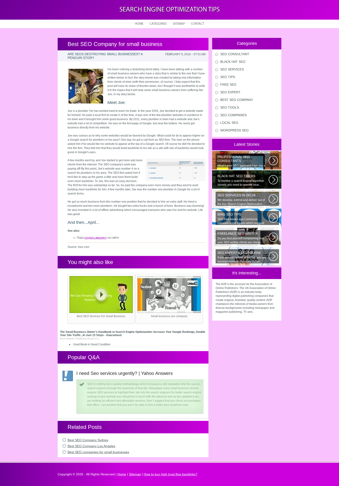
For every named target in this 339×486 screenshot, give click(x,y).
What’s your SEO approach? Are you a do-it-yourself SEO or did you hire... (241, 161)
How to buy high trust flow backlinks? (170, 474)
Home (139, 24)
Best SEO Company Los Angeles (91, 446)
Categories (158, 24)
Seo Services (232, 69)
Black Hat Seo (232, 62)
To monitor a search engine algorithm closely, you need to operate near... (240, 180)
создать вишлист (95, 237)
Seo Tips (227, 77)
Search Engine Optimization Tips (169, 9)
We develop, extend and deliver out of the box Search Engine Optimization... (241, 199)
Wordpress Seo (234, 130)
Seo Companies (233, 115)
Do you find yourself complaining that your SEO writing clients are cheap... (240, 238)
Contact (197, 24)
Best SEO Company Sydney (88, 440)
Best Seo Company (236, 100)
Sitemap (179, 24)
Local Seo (229, 123)
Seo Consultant (234, 54)
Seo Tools (229, 107)
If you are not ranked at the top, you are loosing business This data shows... (241, 257)
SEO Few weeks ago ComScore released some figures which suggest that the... (240, 219)
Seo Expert (230, 92)
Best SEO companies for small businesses (98, 452)
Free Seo (228, 84)
